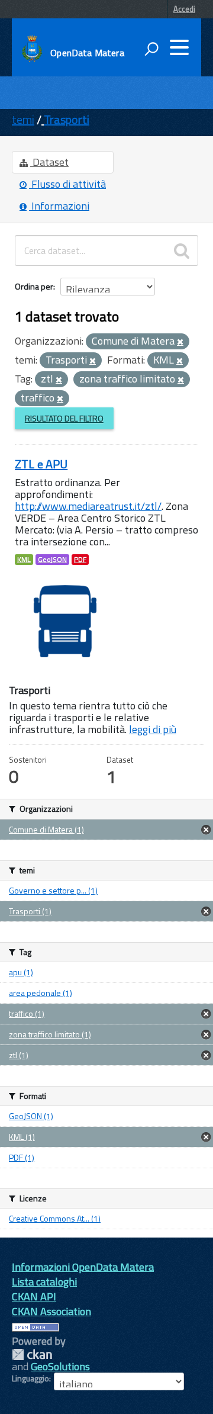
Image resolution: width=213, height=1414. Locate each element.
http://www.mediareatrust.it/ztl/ (88, 506)
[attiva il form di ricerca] (151, 49)
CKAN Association (51, 1311)
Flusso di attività (67, 184)
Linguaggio (30, 1378)
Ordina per (34, 286)
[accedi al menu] (179, 47)
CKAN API (34, 1296)
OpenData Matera (87, 52)
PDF (80, 559)
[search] (181, 250)
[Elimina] (180, 342)
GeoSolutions (60, 1366)
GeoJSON (52, 559)
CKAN (32, 1354)
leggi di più (152, 729)
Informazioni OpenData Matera (83, 1267)
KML (24, 559)
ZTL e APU (41, 464)
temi (23, 119)
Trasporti (66, 119)
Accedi (184, 9)
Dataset (49, 162)
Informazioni (59, 206)
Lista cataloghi (44, 1282)
